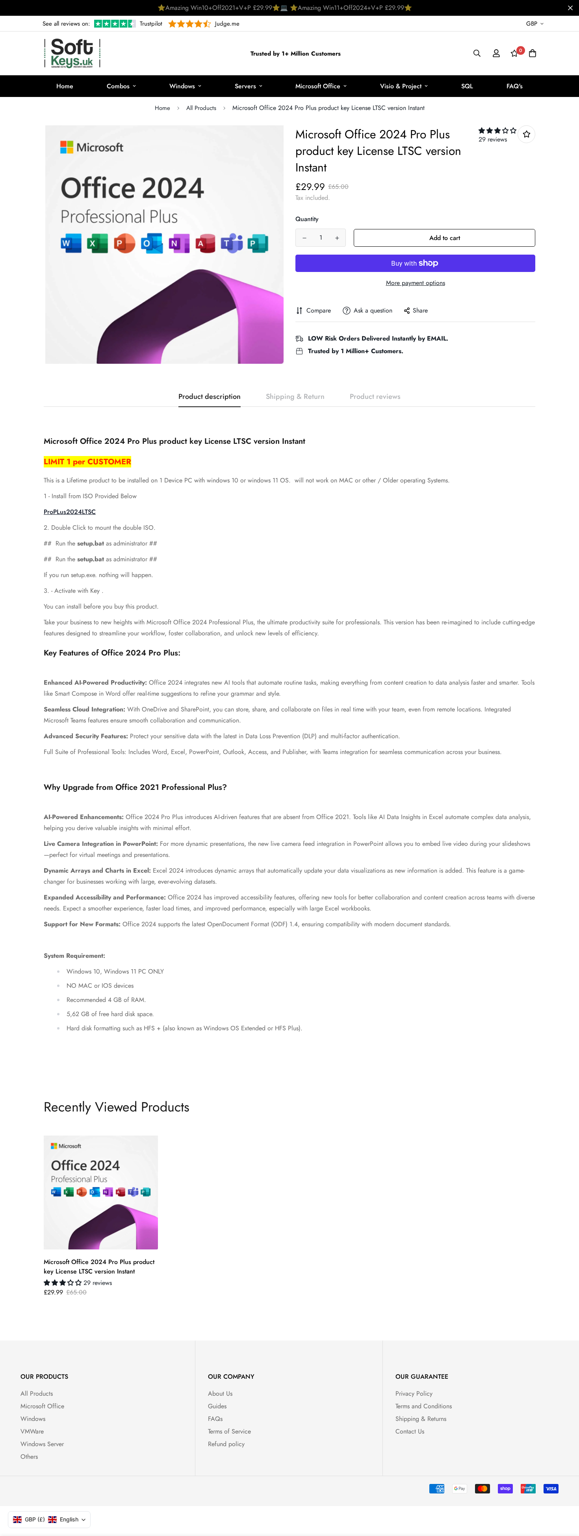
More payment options (415, 282)
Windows (182, 86)
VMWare (32, 1431)
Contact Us (409, 1431)
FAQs (215, 1418)
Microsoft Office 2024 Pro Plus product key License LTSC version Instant (99, 1266)
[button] (497, 130)
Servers (245, 86)
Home (64, 86)
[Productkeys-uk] (72, 53)
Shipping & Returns (420, 1418)
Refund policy (226, 1443)
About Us (220, 1393)
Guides (217, 1406)
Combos (118, 86)
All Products (201, 108)
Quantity (307, 218)
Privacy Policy (413, 1393)
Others (29, 1456)
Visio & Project (400, 86)
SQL (467, 86)
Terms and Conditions (423, 1406)
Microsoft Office (317, 86)
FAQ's (515, 86)
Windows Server (42, 1443)
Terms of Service (229, 1431)
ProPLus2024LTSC (70, 511)
